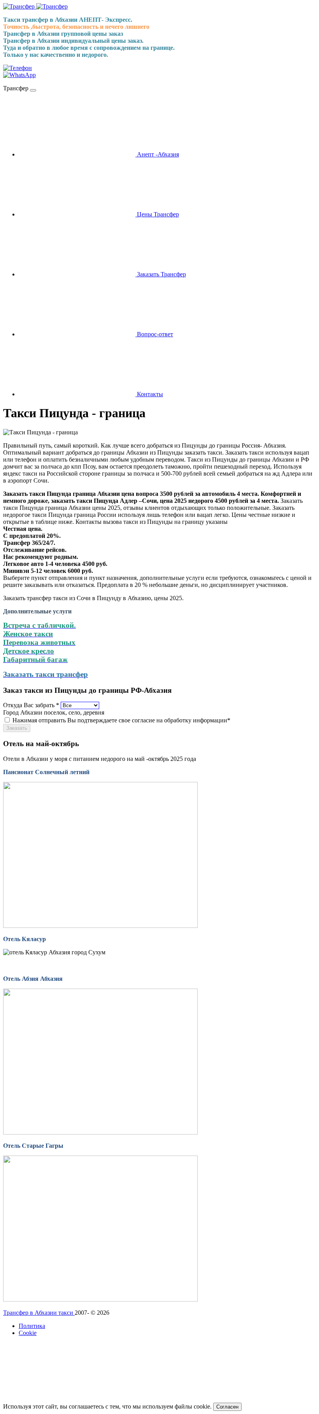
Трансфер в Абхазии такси (39, 1312)
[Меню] (33, 90)
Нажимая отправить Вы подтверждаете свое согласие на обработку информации (121, 720)
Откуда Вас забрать (31, 705)
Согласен (227, 1407)
